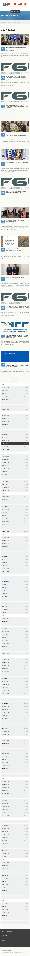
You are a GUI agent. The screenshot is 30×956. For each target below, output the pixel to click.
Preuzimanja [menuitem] (4, 935)
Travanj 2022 (15, 562)
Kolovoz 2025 (15, 428)
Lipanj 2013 (15, 906)
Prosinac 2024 (15, 456)
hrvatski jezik (3, 22)
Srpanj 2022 (15, 553)
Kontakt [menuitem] (26, 954)
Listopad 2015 (15, 828)
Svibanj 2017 (15, 762)
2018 (3, 697)
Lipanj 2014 (15, 881)
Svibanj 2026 (15, 396)
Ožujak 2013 (15, 915)
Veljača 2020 (15, 650)
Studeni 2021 (15, 581)
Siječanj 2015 (15, 856)
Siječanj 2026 (15, 409)
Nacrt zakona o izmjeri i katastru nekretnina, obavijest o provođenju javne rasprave (17, 106)
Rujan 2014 (15, 872)
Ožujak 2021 (15, 606)
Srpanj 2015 (15, 837)
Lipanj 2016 (15, 800)
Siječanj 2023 (15, 531)
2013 (3, 900)
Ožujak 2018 (15, 728)
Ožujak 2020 (15, 647)
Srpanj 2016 (15, 797)
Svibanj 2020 (15, 640)
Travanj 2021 (15, 603)
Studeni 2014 (15, 865)
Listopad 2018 (15, 706)
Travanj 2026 (15, 399)
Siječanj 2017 (15, 775)
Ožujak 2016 (15, 809)
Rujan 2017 (15, 750)
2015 (3, 819)
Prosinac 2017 (15, 740)
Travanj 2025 (15, 440)
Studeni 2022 (15, 540)
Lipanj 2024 (15, 475)
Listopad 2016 (15, 787)
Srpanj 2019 (15, 675)
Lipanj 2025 (15, 434)
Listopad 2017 (15, 747)
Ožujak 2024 (15, 484)
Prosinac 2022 (15, 537)
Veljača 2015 (15, 853)
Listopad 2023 (15, 503)
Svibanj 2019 (15, 681)
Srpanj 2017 (15, 756)
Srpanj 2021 (15, 593)
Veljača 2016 (15, 812)
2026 (3, 384)
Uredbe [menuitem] (3, 940)
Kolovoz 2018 (15, 712)
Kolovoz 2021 (15, 590)
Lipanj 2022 (15, 556)
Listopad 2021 (15, 584)
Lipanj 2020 (15, 637)
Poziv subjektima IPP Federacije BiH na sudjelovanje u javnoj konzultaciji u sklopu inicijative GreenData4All (17, 365)
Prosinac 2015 (15, 822)
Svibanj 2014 (15, 884)
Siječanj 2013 (15, 922)
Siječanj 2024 (15, 490)
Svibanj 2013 (15, 909)
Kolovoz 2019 (15, 672)
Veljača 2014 (15, 894)
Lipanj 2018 (15, 718)
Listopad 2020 (15, 625)
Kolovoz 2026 (15, 387)
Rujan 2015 (15, 831)
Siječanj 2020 (15, 653)
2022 (3, 534)
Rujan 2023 (15, 506)
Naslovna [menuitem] (17, 954)
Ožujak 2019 (15, 687)
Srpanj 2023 (15, 512)
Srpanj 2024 (15, 471)
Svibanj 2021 (15, 600)
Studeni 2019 (15, 662)
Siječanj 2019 (15, 693)
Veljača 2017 (15, 772)
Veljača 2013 (15, 919)
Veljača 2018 (15, 731)
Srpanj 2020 (15, 634)
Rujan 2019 (15, 668)
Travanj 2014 (15, 887)
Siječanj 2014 (15, 897)
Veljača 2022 (15, 568)
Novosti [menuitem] (22, 954)
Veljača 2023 (15, 528)
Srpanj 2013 (15, 903)
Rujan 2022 (15, 546)
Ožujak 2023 (15, 525)
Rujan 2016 (15, 790)
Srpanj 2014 (15, 878)
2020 (3, 615)
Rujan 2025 (15, 424)
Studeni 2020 (15, 621)
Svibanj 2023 (15, 518)
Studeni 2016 (15, 784)
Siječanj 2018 (15, 734)
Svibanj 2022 (15, 559)
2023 (3, 493)
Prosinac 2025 (15, 415)
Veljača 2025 (15, 446)
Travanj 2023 (15, 521)
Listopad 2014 (15, 869)
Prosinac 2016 (15, 781)
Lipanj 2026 (15, 393)
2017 (3, 737)
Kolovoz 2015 (15, 834)
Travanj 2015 (15, 847)
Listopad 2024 (15, 462)
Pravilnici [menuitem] (3, 943)
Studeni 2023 (15, 500)
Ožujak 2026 (15, 403)
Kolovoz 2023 (15, 509)
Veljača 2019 (15, 690)
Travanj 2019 (15, 684)
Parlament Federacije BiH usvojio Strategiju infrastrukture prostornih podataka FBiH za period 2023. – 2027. (17, 336)
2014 (3, 859)
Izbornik (16, 11)
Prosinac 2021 (15, 578)
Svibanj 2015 (15, 844)
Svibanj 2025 (15, 437)
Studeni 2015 (15, 825)
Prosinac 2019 (15, 659)
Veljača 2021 (15, 609)
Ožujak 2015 (15, 850)
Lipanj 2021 (15, 596)
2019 (3, 656)
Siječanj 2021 (15, 612)
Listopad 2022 (15, 543)
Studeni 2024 (15, 459)
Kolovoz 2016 (15, 793)
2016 (3, 778)
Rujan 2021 (15, 587)
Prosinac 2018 (15, 700)
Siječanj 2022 (15, 571)
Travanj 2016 (15, 806)
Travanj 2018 (15, 725)
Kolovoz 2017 (15, 753)
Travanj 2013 (15, 912)
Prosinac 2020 (15, 618)
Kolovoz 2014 (15, 875)
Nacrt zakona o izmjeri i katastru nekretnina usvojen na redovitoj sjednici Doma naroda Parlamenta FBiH (17, 308)
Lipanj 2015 (15, 840)
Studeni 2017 (15, 743)
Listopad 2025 (15, 421)
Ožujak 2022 (15, 565)
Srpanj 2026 (15, 390)
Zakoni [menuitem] (3, 938)
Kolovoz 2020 (15, 631)
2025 (3, 412)
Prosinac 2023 (15, 496)
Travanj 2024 (15, 481)
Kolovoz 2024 (15, 468)
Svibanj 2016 (15, 803)
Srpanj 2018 (15, 715)
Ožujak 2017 (15, 768)
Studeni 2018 (15, 703)
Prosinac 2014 (15, 862)
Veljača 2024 (15, 487)
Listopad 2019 (15, 665)
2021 (3, 575)
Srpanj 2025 (15, 431)
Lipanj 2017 (15, 759)
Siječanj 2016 (15, 815)
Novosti (9, 22)
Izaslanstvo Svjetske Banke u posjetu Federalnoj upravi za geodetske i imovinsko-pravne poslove (17, 49)
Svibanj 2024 (15, 478)
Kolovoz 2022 (15, 550)
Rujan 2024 (15, 465)
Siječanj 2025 (15, 449)
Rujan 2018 (15, 709)
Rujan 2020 (15, 628)
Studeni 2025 (15, 418)
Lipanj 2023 (15, 515)
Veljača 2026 (15, 406)
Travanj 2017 (15, 765)
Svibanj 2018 (15, 722)
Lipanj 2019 (15, 678)
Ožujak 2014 (15, 890)
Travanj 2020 (15, 643)
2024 (3, 453)
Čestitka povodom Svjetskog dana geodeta (17, 162)
